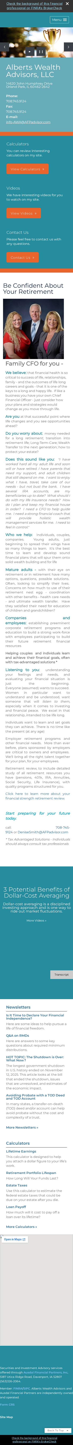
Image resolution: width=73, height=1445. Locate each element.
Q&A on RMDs (17, 1036)
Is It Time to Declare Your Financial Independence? (35, 1016)
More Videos (36, 920)
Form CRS (7, 1404)
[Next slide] (68, 46)
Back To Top (56, 1430)
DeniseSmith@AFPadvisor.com (43, 832)
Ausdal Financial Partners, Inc (46, 1372)
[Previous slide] (4, 46)
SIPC (26, 1388)
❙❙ (41, 51)
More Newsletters (22, 1127)
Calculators (18, 1143)
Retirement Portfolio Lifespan (31, 1173)
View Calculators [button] (25, 169)
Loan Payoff (16, 1207)
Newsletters (18, 1007)
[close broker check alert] (67, 3)
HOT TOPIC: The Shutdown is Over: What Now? (35, 1058)
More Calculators (21, 1227)
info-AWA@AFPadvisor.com (28, 122)
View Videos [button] (22, 213)
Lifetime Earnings (21, 1151)
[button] (59, 19)
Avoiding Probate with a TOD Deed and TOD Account (35, 1096)
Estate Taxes (16, 1185)
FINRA (17, 1388)
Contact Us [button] (20, 258)
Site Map (6, 1417)
